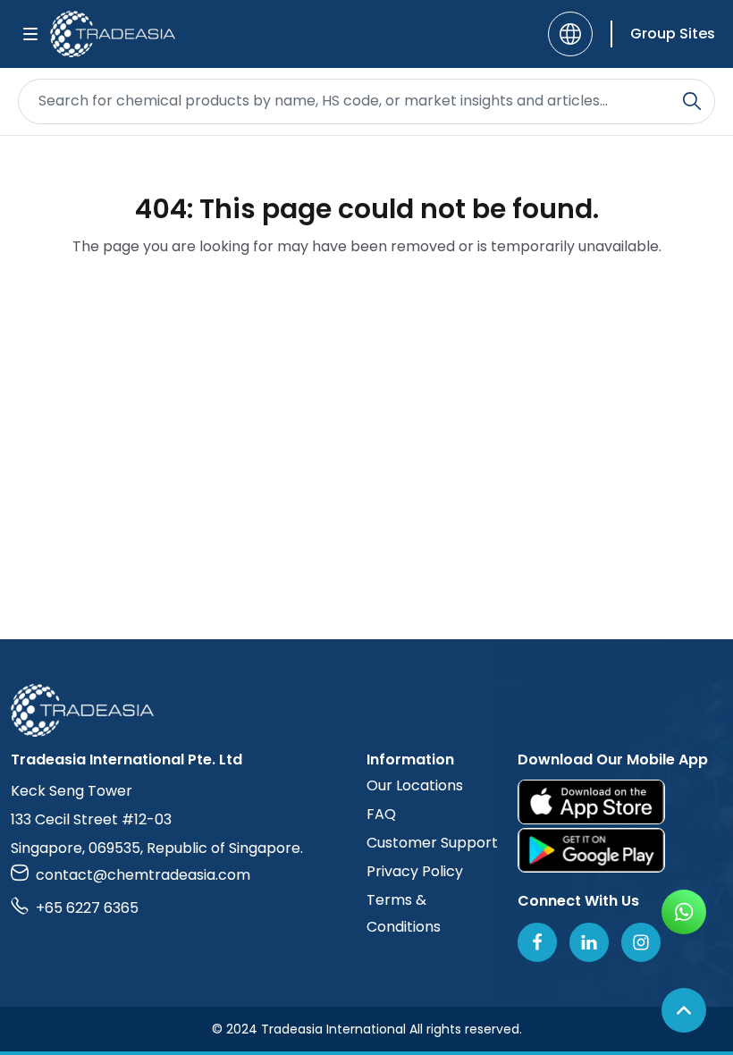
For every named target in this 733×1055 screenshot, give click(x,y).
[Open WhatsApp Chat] (683, 912)
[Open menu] (30, 33)
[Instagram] (641, 942)
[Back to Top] (683, 1010)
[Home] (366, 710)
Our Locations (414, 785)
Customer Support (432, 842)
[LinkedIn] (589, 942)
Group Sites (672, 33)
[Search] (691, 101)
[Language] (570, 34)
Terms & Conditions (403, 913)
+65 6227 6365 (87, 908)
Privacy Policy (414, 871)
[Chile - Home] (112, 34)
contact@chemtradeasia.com (143, 875)
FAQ (381, 814)
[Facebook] (537, 942)
